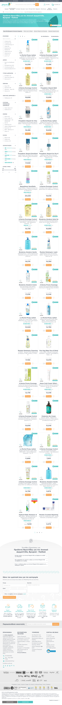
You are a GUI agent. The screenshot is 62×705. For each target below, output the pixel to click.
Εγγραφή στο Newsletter (23, 647)
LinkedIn (4, 667)
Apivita (23, 684)
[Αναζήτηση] (37, 4)
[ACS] (45, 680)
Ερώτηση (29, 582)
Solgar (26, 684)
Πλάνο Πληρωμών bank (37, 647)
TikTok (8, 665)
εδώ (29, 698)
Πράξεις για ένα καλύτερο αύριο (50, 645)
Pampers (48, 684)
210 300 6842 (8, 655)
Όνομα (4, 582)
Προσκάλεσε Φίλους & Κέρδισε (37, 639)
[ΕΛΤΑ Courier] (16, 680)
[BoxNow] (34, 680)
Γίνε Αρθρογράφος (51, 647)
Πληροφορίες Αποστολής (23, 638)
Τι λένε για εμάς (50, 636)
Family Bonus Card (36, 636)
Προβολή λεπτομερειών (53, 700)
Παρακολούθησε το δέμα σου (23, 642)
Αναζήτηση (55, 624)
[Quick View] (23, 68)
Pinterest (12, 665)
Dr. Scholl (31, 684)
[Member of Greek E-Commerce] (7, 687)
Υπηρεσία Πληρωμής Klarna (37, 650)
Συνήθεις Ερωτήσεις (22, 644)
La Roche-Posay (38, 684)
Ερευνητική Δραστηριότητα (50, 641)
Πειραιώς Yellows (36, 644)
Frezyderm (14, 684)
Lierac (19, 684)
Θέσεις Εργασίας (50, 638)
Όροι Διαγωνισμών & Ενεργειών (22, 650)
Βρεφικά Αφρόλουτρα (53, 31)
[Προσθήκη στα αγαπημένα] (32, 68)
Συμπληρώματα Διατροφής (12, 9)
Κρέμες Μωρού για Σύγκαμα (40, 31)
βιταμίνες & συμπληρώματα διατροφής (9, 645)
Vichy (44, 684)
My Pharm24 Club (36, 635)
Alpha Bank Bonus (36, 641)
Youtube (10, 665)
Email (4, 588)
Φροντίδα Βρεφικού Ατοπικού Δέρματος (12, 31)
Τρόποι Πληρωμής (21, 636)
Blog (47, 643)
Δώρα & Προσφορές (49, 9)
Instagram (5, 665)
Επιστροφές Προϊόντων (23, 639)
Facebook (3, 665)
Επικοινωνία (20, 646)
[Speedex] (29, 680)
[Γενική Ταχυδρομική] (22, 680)
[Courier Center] (40, 680)
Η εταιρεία (49, 635)
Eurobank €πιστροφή (37, 643)
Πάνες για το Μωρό (28, 31)
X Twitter (14, 665)
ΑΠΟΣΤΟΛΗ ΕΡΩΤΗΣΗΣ (9, 597)
